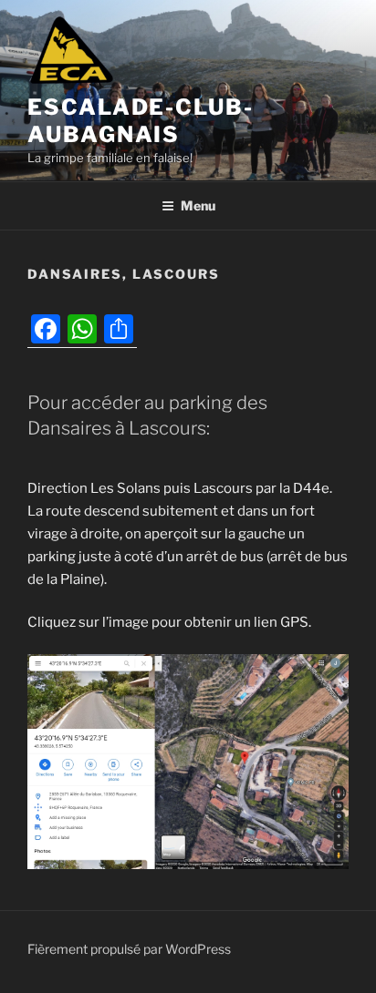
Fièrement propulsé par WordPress (129, 949)
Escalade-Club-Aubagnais (140, 121)
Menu (198, 205)
